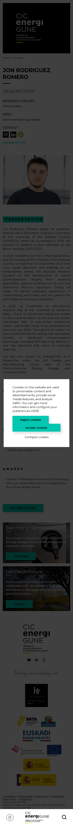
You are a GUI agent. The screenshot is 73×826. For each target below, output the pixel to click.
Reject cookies (30, 419)
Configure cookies (36, 437)
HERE (35, 411)
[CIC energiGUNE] (37, 817)
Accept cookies (36, 427)
